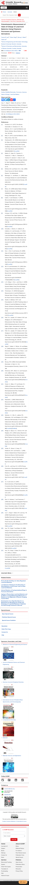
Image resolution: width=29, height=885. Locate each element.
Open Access (19, 862)
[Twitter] (3, 779)
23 (2, 415)
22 (2, 399)
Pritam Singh (13, 37)
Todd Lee (3, 39)
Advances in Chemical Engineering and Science (15, 644)
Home (4, 12)
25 (2, 448)
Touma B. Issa (5, 37)
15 (2, 299)
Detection (5, 737)
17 (2, 330)
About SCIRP (20, 844)
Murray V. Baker (22, 37)
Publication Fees (20, 855)
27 (2, 481)
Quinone (24, 92)
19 (2, 362)
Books (2, 850)
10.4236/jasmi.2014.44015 (11, 50)
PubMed (14, 428)
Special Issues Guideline (9, 620)
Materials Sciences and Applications (12, 755)
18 (2, 346)
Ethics (17, 846)
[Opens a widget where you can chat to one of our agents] (22, 882)
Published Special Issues (9, 617)
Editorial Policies (20, 848)
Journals (10, 12)
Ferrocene (19, 92)
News (2, 857)
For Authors (19, 850)
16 (2, 317)
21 (2, 384)
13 (2, 282)
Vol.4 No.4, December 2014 (18, 21)
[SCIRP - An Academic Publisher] (11, 2)
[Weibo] (22, 779)
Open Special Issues (7, 613)
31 (2, 550)
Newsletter (4, 626)
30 (2, 528)
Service (3, 860)
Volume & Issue (5, 875)
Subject (3, 848)
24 (2, 430)
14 (2, 291)
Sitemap (3, 852)
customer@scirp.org (9, 788)
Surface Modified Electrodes (8, 92)
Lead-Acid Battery (14, 94)
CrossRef (16, 151)
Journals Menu (6, 573)
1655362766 (7, 794)
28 (2, 499)
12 (2, 266)
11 (2, 251)
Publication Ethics (20, 864)
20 (2, 370)
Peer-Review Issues (21, 852)
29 (2, 512)
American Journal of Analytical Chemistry (13, 682)
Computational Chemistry (9, 719)
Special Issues (19, 857)
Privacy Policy (19, 871)
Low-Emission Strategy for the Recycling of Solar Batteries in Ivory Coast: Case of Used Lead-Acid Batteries (13, 586)
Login (3, 7)
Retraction (18, 868)
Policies (18, 860)
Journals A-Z (4, 846)
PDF (20, 50)
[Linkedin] (16, 779)
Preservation (19, 866)
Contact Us (5, 632)
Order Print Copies (6, 866)
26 (2, 466)
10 (2, 228)
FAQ (3, 635)
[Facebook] (9, 779)
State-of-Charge (5, 94)
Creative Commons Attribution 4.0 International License (14, 821)
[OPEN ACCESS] (24, 2)
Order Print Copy (6, 629)
